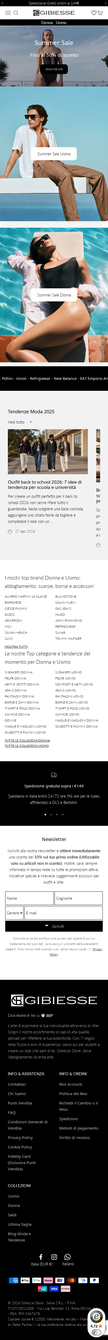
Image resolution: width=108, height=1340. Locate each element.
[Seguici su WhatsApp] (67, 1257)
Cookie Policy (20, 1146)
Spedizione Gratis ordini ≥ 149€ (54, 3)
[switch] (96, 1332)
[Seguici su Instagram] (54, 1257)
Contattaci (17, 1084)
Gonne (10, 720)
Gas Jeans (63, 608)
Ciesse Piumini (16, 608)
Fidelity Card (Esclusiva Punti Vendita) (22, 1162)
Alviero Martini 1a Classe (26, 596)
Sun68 (60, 632)
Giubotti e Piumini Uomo (25, 732)
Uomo (61, 22)
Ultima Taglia (19, 1224)
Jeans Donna (15, 690)
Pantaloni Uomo (69, 696)
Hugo (60, 614)
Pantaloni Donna (19, 696)
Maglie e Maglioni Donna (76, 720)
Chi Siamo (17, 1093)
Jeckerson (13, 620)
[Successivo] (106, 3)
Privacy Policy (20, 1137)
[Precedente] (1, 3)
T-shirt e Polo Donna (22, 708)
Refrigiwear (65, 626)
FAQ (12, 1112)
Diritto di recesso (74, 1137)
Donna (47, 22)
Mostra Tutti (16, 647)
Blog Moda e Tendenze (19, 1236)
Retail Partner (23, 1324)
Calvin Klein (65, 602)
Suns (9, 638)
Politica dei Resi (73, 1093)
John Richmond (68, 620)
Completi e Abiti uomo (74, 684)
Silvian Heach (16, 632)
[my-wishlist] (93, 12)
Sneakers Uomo (68, 672)
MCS (8, 626)
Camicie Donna (17, 714)
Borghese (13, 602)
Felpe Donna (15, 678)
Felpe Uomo (65, 678)
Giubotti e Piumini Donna (76, 726)
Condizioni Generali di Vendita (28, 1125)
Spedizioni (68, 1118)
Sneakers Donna (19, 672)
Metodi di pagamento (78, 1128)
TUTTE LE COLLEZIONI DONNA (27, 740)
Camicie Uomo (67, 714)
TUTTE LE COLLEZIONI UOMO (27, 746)
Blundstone (65, 596)
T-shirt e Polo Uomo (72, 708)
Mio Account (70, 1084)
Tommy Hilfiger (68, 638)
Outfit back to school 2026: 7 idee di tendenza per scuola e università (45, 484)
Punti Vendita (20, 1103)
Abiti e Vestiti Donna (22, 684)
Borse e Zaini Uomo (71, 702)
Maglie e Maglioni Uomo (25, 726)
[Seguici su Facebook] (40, 1257)
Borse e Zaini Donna (22, 702)
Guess (9, 614)
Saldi (12, 1214)
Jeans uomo (65, 690)
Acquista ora (54, 69)
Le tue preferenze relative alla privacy (65, 1324)
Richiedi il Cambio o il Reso (78, 1106)
